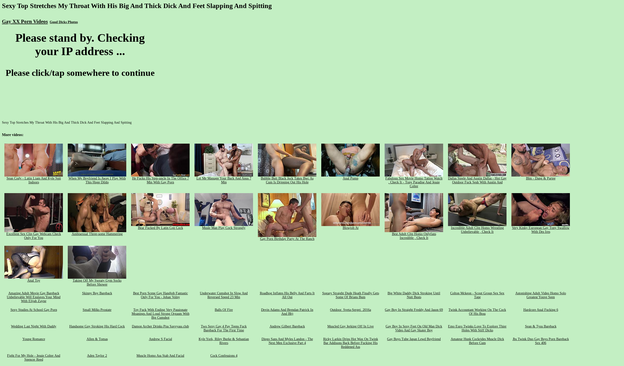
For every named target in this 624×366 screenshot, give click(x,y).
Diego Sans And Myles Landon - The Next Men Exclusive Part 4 (287, 341)
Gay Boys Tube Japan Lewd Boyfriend (414, 339)
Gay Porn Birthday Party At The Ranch (287, 239)
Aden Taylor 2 (97, 355)
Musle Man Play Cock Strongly (223, 228)
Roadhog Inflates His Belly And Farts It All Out (287, 295)
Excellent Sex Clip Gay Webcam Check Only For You (33, 236)
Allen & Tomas (97, 339)
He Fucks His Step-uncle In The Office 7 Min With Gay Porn (160, 180)
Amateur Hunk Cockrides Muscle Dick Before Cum (477, 341)
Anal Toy (33, 280)
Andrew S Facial (160, 339)
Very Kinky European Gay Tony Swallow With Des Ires (540, 230)
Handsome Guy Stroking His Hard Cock (97, 326)
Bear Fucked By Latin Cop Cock (160, 228)
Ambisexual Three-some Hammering (97, 234)
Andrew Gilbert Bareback (287, 326)
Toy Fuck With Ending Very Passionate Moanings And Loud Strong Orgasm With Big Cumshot (160, 313)
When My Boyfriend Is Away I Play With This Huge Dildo (97, 180)
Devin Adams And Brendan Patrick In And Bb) (287, 312)
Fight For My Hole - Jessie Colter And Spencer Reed (33, 357)
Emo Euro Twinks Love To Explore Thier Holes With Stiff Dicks (477, 328)
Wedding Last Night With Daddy (33, 326)
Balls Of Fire (224, 310)
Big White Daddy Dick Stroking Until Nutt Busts (414, 295)
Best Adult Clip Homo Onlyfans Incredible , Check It (414, 236)
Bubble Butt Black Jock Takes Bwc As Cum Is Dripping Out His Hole (287, 180)
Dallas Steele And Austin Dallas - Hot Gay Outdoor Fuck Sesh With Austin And (477, 180)
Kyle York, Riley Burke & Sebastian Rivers (224, 341)
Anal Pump (350, 178)
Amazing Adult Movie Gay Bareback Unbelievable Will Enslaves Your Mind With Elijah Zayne (33, 297)
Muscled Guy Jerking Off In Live (350, 326)
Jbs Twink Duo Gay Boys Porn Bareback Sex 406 (541, 341)
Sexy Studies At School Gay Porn (33, 310)
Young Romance (33, 339)
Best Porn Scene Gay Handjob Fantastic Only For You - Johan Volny (160, 295)
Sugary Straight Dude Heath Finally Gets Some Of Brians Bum (350, 295)
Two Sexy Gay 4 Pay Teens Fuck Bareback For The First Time (224, 328)
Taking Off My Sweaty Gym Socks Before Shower (97, 282)
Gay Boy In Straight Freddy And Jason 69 (414, 310)
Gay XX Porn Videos (25, 21)
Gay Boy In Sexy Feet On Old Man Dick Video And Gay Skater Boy (414, 328)
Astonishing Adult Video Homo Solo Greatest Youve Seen (540, 295)
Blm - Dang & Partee (541, 178)
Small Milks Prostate (97, 310)
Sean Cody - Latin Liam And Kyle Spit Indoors (34, 180)
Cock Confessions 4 (223, 355)
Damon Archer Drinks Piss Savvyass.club (160, 326)
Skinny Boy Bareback (97, 293)
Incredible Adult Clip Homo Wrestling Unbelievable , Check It (477, 230)
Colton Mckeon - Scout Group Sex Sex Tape (477, 295)
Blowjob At (351, 228)
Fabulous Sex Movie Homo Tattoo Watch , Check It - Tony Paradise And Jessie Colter (413, 182)
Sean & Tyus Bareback (540, 326)
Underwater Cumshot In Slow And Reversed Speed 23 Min (224, 295)
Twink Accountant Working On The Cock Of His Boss (477, 312)
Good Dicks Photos (64, 22)
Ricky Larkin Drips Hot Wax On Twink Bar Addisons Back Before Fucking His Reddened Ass (350, 343)
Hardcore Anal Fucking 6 (540, 310)
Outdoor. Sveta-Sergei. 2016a (350, 310)
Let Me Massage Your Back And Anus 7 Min (223, 180)
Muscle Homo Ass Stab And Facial (160, 355)
